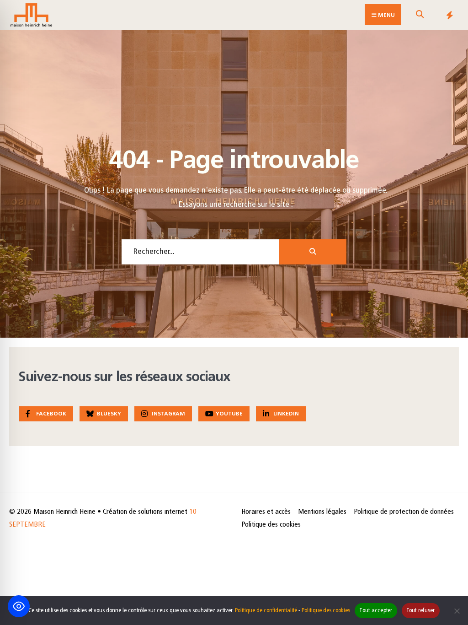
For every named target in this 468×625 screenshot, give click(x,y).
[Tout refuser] (456, 610)
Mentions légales (322, 512)
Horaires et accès (266, 512)
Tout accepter (375, 611)
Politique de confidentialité (266, 611)
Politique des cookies (271, 524)
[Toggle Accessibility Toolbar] (19, 606)
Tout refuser (420, 611)
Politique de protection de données (404, 512)
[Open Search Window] (419, 17)
